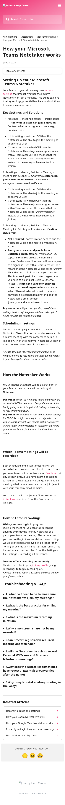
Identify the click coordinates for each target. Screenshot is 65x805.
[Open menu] (59, 5)
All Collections (10, 36)
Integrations (27, 36)
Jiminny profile (40, 565)
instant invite (10, 499)
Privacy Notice (39, 793)
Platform (23, 793)
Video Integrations (46, 36)
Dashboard (52, 473)
